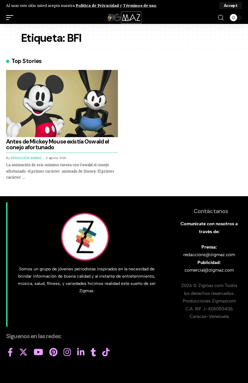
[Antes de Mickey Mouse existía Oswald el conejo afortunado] (62, 103)
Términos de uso (139, 5)
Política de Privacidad (97, 5)
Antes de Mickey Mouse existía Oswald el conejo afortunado (57, 144)
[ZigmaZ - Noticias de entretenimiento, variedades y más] (124, 17)
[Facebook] (10, 352)
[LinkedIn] (81, 352)
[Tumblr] (93, 352)
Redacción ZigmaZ (26, 158)
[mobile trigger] (11, 17)
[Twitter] (23, 352)
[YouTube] (38, 352)
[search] (221, 17)
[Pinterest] (53, 352)
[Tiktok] (106, 352)
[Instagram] (67, 352)
